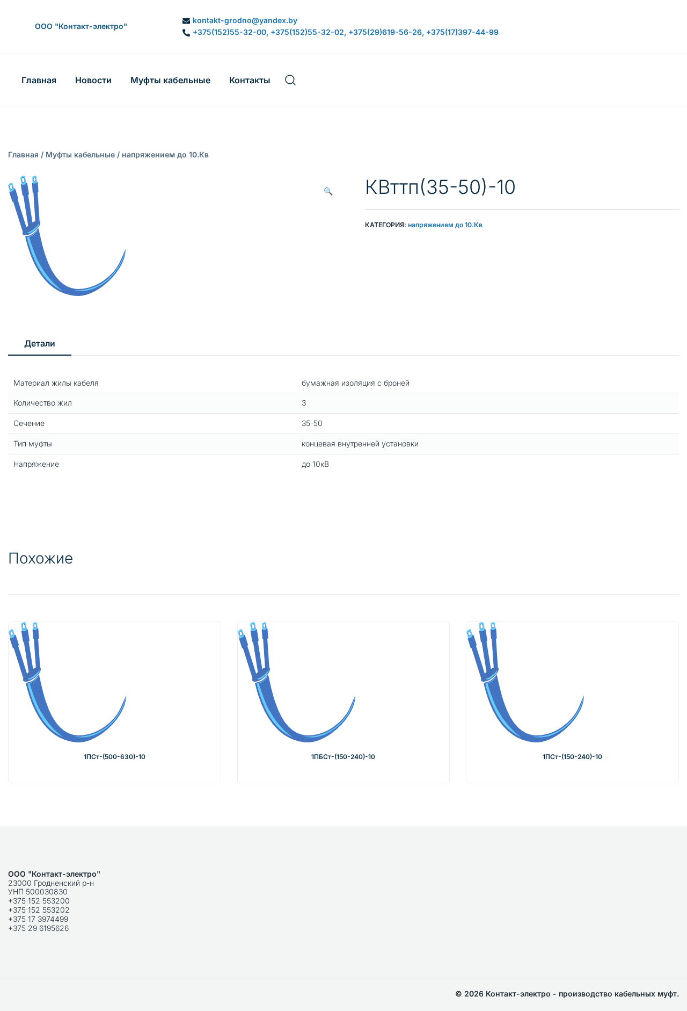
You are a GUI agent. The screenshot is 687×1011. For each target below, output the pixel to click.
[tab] (39, 345)
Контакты (250, 80)
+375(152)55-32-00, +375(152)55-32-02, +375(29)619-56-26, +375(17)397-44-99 (346, 32)
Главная (38, 80)
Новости (93, 80)
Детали (39, 343)
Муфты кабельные (170, 80)
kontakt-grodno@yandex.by (245, 20)
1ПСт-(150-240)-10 (572, 757)
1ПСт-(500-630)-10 (114, 757)
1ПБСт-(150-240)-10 (343, 757)
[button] (328, 191)
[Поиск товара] (290, 80)
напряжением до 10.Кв (165, 154)
